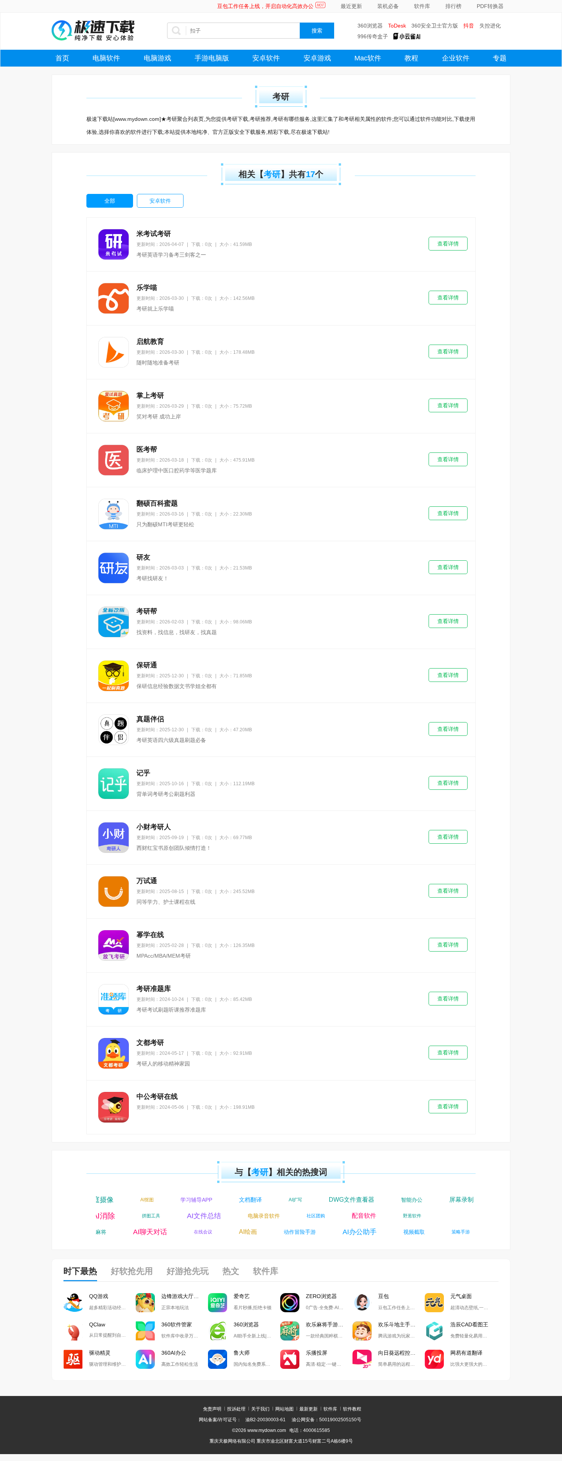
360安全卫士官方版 (434, 26)
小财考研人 (153, 827)
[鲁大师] (217, 1359)
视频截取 (405, 1232)
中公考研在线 (157, 1096)
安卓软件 (266, 58)
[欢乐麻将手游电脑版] (289, 1331)
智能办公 (403, 1200)
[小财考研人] (113, 837)
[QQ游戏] (73, 1302)
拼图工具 (159, 1216)
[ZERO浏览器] (289, 1302)
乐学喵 (146, 287)
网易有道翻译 (466, 1353)
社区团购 (324, 1216)
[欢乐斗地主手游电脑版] (362, 1331)
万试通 (146, 881)
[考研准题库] (113, 999)
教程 (411, 58)
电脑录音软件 (272, 1216)
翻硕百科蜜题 (157, 503)
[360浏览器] (217, 1331)
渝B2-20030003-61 (265, 1419)
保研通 (146, 665)
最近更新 (351, 6)
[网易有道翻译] (434, 1359)
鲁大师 (242, 1353)
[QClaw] (73, 1331)
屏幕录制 (453, 1199)
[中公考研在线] (113, 1107)
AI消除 (112, 1216)
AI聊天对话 (142, 1232)
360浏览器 (370, 26)
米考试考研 (153, 234)
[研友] (113, 568)
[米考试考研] (113, 244)
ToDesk (397, 26)
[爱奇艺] (217, 1302)
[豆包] (362, 1302)
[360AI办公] (145, 1359)
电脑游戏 (157, 58)
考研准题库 (153, 988)
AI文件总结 (212, 1216)
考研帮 (146, 611)
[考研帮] (113, 622)
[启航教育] (113, 352)
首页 (62, 58)
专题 (500, 58)
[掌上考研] (113, 406)
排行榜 (453, 6)
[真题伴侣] (113, 729)
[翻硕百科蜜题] (113, 514)
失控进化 (490, 26)
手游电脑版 (212, 58)
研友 (143, 557)
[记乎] (113, 783)
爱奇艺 (242, 1296)
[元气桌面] (434, 1302)
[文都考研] (113, 1053)
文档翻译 (242, 1199)
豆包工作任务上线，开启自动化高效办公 (265, 6)
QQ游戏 (98, 1296)
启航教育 (150, 341)
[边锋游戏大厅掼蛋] (145, 1302)
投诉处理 (236, 1409)
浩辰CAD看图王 (469, 1324)
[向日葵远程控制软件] (362, 1359)
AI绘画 (240, 1231)
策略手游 (452, 1232)
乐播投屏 (316, 1353)
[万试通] (113, 891)
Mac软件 (367, 58)
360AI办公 (173, 1353)
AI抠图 (139, 1199)
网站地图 (284, 1409)
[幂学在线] (113, 945)
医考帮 (146, 449)
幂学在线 (150, 935)
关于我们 (260, 1409)
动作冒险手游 (291, 1232)
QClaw (97, 1324)
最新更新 (308, 1409)
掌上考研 (150, 395)
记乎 (143, 773)
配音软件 (372, 1215)
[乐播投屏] (289, 1359)
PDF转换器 (490, 6)
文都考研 (150, 1042)
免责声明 (212, 1409)
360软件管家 (176, 1324)
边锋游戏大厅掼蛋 (182, 1296)
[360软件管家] (145, 1331)
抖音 (468, 26)
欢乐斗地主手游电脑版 (401, 1324)
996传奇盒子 (372, 36)
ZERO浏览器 (321, 1296)
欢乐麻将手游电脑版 (329, 1324)
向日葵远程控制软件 (401, 1353)
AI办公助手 (351, 1232)
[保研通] (113, 676)
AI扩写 (287, 1199)
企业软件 (455, 58)
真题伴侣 (150, 719)
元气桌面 (461, 1296)
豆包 (383, 1296)
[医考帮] (113, 460)
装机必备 (388, 6)
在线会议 (194, 1232)
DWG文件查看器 (343, 1199)
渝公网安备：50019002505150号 (326, 1419)
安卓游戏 (317, 58)
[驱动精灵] (73, 1359)
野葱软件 (420, 1216)
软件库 (422, 6)
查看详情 (448, 244)
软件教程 (352, 1409)
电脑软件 (106, 58)
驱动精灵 (99, 1353)
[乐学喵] (113, 298)
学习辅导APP (188, 1200)
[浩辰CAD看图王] (434, 1331)
